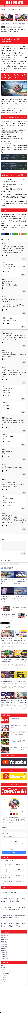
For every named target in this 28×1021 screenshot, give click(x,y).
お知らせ (3, 969)
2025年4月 (4, 950)
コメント (5, 539)
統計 (2, 983)
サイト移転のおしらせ (7, 860)
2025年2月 (4, 954)
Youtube (3, 967)
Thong (17, 892)
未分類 (3, 981)
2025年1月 (4, 956)
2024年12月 (4, 958)
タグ (3, 839)
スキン (15, 27)
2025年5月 (4, 948)
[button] (0, 1012)
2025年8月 (4, 943)
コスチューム (9, 27)
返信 (24, 259)
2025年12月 (4, 935)
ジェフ (20, 27)
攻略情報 (3, 977)
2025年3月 (4, 952)
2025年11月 (4, 937)
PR (2, 965)
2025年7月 (4, 945)
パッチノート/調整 (6, 971)
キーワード (5, 827)
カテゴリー (5, 833)
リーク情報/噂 (5, 973)
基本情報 (3, 975)
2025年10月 (4, 939)
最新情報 (2, 27)
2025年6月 (4, 947)
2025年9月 (4, 941)
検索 (14, 852)
